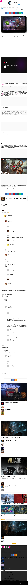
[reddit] (12, 13)
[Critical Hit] (14, 0)
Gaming (3, 7)
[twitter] (8, 13)
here (2, 93)
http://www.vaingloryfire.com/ (10, 332)
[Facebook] (12, 380)
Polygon (3, 84)
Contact (8, 583)
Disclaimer (23, 583)
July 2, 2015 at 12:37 (5, 205)
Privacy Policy (19, 583)
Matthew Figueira (9, 197)
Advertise (11, 583)
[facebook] (6, 13)
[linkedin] (16, 13)
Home (1, 7)
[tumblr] (18, 13)
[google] (10, 13)
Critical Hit (5, 583)
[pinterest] (14, 13)
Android (2, 94)
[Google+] (14, 380)
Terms (15, 583)
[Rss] (16, 380)
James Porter (6, 537)
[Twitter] (13, 380)
